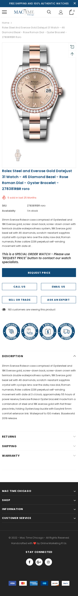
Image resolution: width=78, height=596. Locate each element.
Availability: (9, 210)
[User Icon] (61, 12)
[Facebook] (29, 562)
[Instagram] (48, 562)
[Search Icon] (49, 12)
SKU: (4, 205)
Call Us (19, 287)
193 (10, 309)
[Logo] (24, 12)
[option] (39, 94)
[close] (75, 4)
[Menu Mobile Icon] (4, 12)
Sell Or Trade (19, 300)
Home (5, 22)
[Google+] (39, 562)
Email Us (58, 287)
